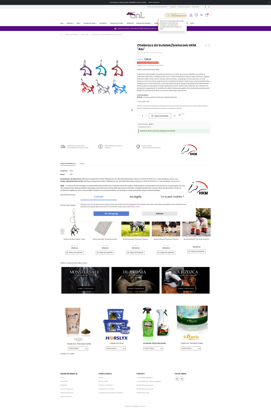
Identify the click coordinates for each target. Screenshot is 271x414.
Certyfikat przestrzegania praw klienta (110, 393)
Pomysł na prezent (71, 34)
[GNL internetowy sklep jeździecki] (135, 15)
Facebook (177, 379)
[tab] (68, 164)
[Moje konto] (191, 15)
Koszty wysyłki (103, 381)
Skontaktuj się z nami (184, 6)
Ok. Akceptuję (111, 213)
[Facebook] (205, 6)
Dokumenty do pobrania (106, 389)
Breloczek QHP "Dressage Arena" (74, 239)
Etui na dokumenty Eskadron (196, 239)
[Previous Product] (206, 45)
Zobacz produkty (154, 2)
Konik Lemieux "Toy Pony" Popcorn (166, 239)
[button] (132, 110)
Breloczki (84, 34)
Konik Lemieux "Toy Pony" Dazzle (135, 239)
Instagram (182, 379)
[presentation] (62, 231)
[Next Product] (209, 45)
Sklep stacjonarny (66, 396)
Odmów (159, 213)
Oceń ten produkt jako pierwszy (154, 52)
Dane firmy (64, 381)
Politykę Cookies (135, 206)
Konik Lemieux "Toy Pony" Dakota (105, 239)
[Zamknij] (194, 195)
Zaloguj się (173, 6)
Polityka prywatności (66, 393)
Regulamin (63, 385)
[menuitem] (192, 23)
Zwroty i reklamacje (66, 389)
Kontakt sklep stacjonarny (145, 385)
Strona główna (61, 34)
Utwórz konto (195, 6)
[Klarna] (181, 116)
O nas (62, 377)
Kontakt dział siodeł (143, 393)
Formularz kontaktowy (105, 385)
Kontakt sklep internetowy (145, 389)
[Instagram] (209, 6)
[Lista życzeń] (196, 15)
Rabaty (100, 377)
